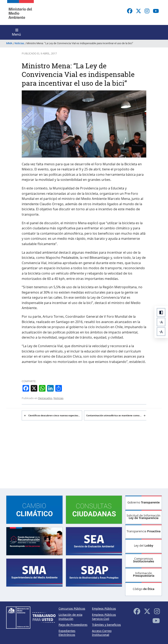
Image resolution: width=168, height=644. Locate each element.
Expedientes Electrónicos (67, 633)
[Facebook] (129, 11)
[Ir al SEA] (94, 541)
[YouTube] (156, 11)
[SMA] (34, 572)
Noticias (58, 398)
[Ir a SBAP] (94, 572)
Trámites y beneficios (106, 625)
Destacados (45, 398)
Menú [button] (16, 34)
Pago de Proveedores (73, 625)
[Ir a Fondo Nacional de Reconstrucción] (34, 541)
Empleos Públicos (104, 608)
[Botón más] (161, 331)
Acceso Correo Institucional (101, 633)
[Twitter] (138, 11)
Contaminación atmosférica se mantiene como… (116, 415)
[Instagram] (147, 11)
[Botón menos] (161, 322)
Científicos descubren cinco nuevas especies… (52, 415)
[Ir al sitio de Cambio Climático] (34, 509)
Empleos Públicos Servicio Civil (104, 617)
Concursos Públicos (72, 608)
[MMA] (20, 12)
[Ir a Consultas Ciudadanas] (94, 509)
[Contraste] (161, 312)
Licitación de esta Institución (70, 617)
